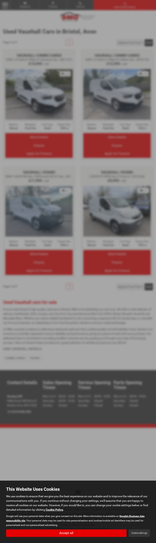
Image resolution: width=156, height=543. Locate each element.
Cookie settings (139, 533)
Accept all (66, 533)
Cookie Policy (54, 509)
